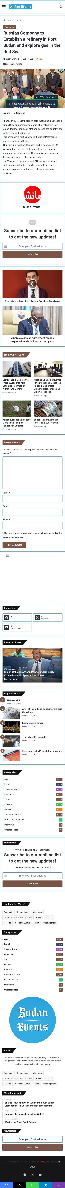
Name (6, 493)
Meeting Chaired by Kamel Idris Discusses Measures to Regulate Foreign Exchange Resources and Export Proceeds (47, 386)
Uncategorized (11, 829)
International (10, 789)
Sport (7, 799)
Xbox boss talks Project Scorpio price (42, 751)
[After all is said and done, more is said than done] (11, 713)
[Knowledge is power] (11, 727)
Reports (8, 809)
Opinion (8, 804)
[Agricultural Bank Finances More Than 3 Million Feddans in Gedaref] (17, 409)
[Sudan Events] (20, 7)
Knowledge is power (32, 723)
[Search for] (61, 7)
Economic (17, 20)
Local (7, 784)
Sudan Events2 (12, 59)
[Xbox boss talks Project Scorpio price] (11, 755)
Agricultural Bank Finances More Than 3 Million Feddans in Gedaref (17, 422)
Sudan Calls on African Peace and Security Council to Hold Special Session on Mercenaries (29, 676)
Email (6, 506)
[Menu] (4, 7)
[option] (32, 665)
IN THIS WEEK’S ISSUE (14, 819)
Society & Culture (12, 814)
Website (6, 519)
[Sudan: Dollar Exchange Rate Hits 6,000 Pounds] (48, 409)
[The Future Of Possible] (11, 741)
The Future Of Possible (34, 737)
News (7, 779)
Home (8, 20)
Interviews (9, 824)
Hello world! (13, 700)
